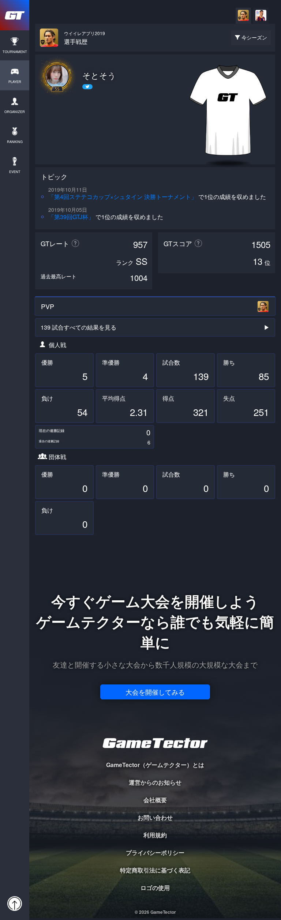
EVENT (14, 171)
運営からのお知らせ (155, 782)
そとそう (99, 75)
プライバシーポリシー (155, 852)
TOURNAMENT (15, 51)
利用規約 (155, 835)
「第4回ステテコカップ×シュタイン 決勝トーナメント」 (122, 196)
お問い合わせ (155, 817)
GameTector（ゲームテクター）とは (155, 765)
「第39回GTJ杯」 (71, 217)
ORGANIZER (14, 111)
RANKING (15, 141)
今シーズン (254, 37)
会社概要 (155, 800)
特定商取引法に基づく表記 (155, 870)
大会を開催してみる (155, 691)
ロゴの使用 (155, 887)
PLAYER (14, 81)
